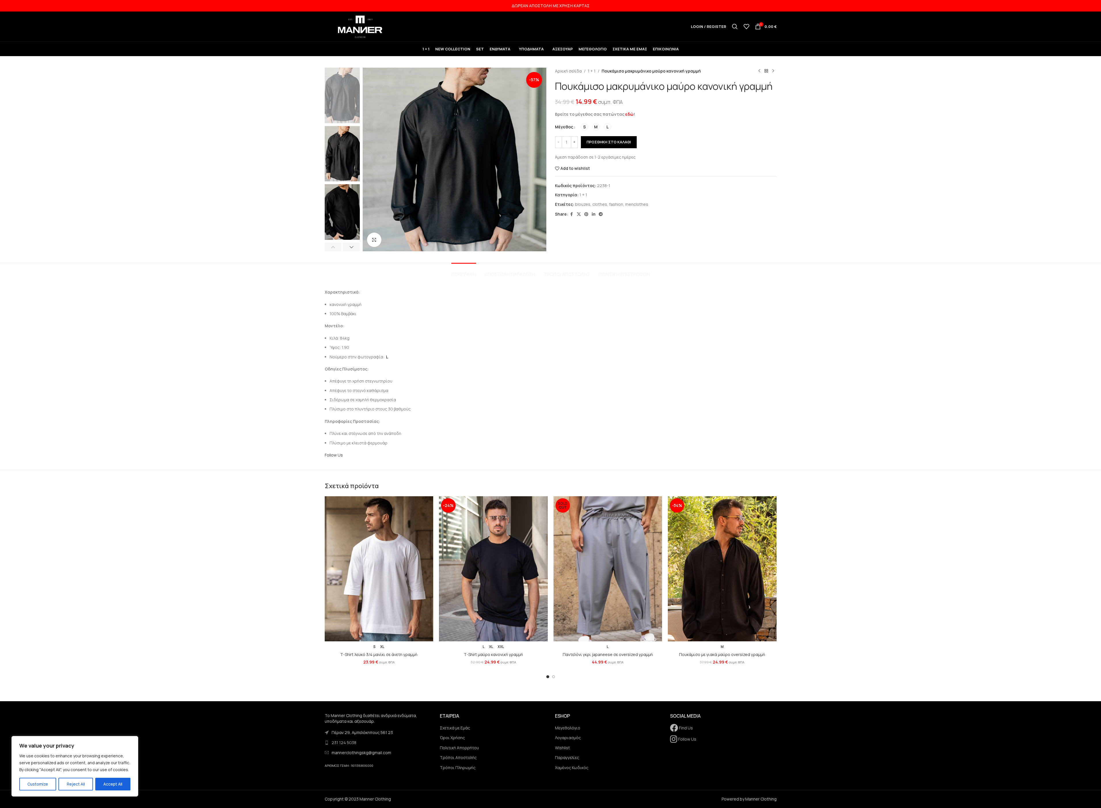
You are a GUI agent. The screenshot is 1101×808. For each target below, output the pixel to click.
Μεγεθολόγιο (567, 728)
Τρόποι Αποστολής (458, 757)
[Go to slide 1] (547, 676)
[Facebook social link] (571, 214)
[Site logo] (361, 26)
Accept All (112, 784)
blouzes (582, 204)
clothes (599, 204)
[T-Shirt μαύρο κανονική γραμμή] (493, 568)
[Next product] (773, 71)
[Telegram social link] (600, 214)
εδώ (629, 114)
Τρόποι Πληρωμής (458, 767)
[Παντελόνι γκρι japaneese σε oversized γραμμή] (608, 568)
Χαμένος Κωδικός (571, 767)
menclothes (636, 204)
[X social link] (579, 214)
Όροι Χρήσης (452, 737)
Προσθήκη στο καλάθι (609, 142)
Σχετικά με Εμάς (455, 728)
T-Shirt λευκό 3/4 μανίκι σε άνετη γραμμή (378, 654)
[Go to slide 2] (553, 676)
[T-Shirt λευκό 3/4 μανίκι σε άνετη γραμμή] (379, 568)
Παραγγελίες (567, 757)
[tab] (463, 271)
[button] (333, 247)
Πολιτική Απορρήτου (459, 747)
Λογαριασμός (568, 737)
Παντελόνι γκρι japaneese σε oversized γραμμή (608, 654)
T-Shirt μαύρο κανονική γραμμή (493, 654)
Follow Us (334, 455)
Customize (37, 784)
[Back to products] (766, 71)
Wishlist (562, 747)
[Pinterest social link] (586, 214)
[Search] (735, 26)
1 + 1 (592, 71)
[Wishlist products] (746, 26)
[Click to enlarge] (374, 240)
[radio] (584, 126)
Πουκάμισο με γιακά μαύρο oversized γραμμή (722, 654)
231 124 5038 (344, 742)
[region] (75, 766)
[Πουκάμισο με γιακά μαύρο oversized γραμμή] (722, 568)
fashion (616, 204)
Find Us (685, 728)
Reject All (76, 784)
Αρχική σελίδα (568, 71)
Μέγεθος (564, 127)
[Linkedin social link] (593, 214)
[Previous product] (759, 71)
